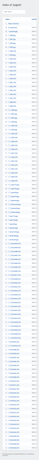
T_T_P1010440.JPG (14, 334)
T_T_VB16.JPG (13, 157)
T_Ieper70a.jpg (13, 220)
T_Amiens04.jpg (13, 240)
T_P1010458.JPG (13, 409)
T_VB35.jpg (11, 47)
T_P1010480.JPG (13, 377)
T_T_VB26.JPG (13, 133)
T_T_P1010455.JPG (14, 306)
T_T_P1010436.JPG (14, 346)
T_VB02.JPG (12, 106)
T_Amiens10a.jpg (13, 232)
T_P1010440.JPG (13, 444)
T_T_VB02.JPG (13, 177)
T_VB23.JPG (12, 63)
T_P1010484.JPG (13, 365)
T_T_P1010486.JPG (14, 259)
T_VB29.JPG (12, 51)
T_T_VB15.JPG (13, 161)
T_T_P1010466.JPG (14, 283)
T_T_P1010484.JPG (14, 263)
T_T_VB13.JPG (13, 165)
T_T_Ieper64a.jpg (13, 200)
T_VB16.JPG (12, 71)
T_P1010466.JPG (13, 393)
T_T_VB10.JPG (13, 173)
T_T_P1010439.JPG (14, 338)
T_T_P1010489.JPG (14, 247)
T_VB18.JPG (12, 78)
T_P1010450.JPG (13, 424)
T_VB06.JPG (12, 102)
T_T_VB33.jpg (12, 130)
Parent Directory (13, 23)
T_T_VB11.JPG (13, 169)
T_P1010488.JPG (13, 350)
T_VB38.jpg (11, 35)
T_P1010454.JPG (13, 416)
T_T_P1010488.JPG (14, 251)
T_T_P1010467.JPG (14, 287)
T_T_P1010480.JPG (14, 279)
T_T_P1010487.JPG (14, 255)
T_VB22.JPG (12, 67)
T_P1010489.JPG (13, 353)
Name (7, 19)
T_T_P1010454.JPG (14, 314)
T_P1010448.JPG (13, 436)
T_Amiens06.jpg (13, 236)
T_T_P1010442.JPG (14, 330)
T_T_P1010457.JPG (14, 310)
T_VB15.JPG (12, 86)
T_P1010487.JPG (13, 357)
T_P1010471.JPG (13, 385)
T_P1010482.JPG (13, 369)
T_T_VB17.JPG (13, 153)
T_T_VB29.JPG (13, 126)
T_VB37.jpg (11, 39)
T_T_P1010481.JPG (14, 271)
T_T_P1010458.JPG (14, 302)
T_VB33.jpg (11, 55)
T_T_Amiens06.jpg (14, 212)
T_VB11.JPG (12, 98)
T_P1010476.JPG (13, 381)
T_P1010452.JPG (13, 428)
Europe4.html (12, 27)
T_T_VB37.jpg (12, 114)
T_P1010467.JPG (13, 389)
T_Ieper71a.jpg (13, 216)
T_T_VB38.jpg (12, 110)
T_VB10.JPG (12, 94)
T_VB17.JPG (12, 82)
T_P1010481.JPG (13, 373)
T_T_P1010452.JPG (14, 318)
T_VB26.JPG (12, 59)
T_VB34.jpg (11, 43)
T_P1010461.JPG (13, 405)
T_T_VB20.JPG (13, 141)
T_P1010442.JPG (13, 432)
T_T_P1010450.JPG (14, 322)
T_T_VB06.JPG (13, 181)
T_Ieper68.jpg (12, 224)
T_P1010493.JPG (13, 342)
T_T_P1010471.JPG (14, 275)
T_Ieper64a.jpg (13, 31)
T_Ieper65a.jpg (13, 228)
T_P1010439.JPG (13, 440)
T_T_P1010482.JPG (14, 267)
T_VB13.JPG (12, 90)
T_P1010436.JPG (13, 448)
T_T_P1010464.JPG (14, 291)
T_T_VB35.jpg (12, 118)
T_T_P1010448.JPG (14, 326)
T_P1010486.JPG (13, 361)
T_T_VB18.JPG (13, 149)
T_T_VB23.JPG (13, 137)
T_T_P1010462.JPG (14, 295)
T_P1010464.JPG (13, 397)
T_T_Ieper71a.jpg (13, 185)
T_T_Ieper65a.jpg (13, 196)
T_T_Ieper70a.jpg (13, 188)
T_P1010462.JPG (13, 401)
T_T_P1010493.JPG (14, 243)
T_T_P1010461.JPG (14, 299)
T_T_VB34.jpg (12, 122)
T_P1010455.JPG (13, 420)
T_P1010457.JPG (13, 412)
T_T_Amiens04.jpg (14, 208)
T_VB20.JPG (12, 75)
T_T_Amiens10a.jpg (14, 204)
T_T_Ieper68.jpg (13, 192)
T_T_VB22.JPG (13, 145)
